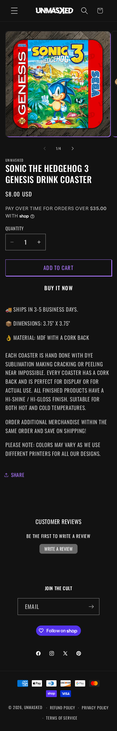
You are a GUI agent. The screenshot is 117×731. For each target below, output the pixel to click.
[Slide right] (72, 148)
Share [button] (17, 474)
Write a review (58, 548)
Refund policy (62, 707)
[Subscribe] (91, 606)
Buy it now (58, 288)
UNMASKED (33, 707)
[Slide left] (44, 148)
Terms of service (61, 718)
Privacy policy (95, 707)
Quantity (14, 228)
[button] (14, 11)
